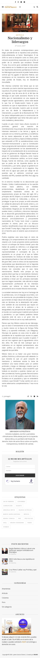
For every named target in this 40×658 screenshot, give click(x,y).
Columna (5, 598)
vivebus (6, 527)
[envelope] (24, 2)
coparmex (21, 501)
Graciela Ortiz (9, 510)
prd (19, 518)
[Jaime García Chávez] (11, 7)
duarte (19, 506)
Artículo (20, 35)
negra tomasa (9, 518)
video (29, 522)
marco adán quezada (11, 514)
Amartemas (6, 589)
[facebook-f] (15, 2)
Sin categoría (6, 607)
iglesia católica (25, 510)
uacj (5, 522)
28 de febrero (8, 501)
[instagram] (18, 2)
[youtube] (21, 2)
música (26, 514)
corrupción (8, 506)
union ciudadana (17, 522)
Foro (3, 602)
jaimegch (7, 396)
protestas (29, 518)
